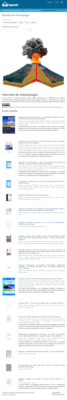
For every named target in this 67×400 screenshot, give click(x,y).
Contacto (4, 394)
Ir (30, 30)
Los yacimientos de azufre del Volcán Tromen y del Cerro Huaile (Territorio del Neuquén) (41, 366)
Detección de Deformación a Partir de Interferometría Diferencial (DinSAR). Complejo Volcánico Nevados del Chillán (41, 163)
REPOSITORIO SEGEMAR (13, 10)
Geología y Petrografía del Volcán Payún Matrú (33, 195)
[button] (50, 2)
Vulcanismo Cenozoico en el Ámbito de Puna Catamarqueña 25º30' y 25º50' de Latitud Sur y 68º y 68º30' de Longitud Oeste (41, 209)
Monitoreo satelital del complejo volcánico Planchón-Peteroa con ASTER (41, 379)
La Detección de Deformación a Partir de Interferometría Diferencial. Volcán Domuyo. (41, 182)
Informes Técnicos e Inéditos (32, 10)
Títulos (27, 22)
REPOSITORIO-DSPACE (26, 393)
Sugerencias (11, 394)
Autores (21, 22)
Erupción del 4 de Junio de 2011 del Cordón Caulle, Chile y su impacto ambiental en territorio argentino (41, 142)
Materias (33, 22)
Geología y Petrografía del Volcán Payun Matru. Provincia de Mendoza (41, 351)
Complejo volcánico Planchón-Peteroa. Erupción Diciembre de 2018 (40, 279)
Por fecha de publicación (10, 22)
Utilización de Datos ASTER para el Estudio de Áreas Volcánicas (39, 317)
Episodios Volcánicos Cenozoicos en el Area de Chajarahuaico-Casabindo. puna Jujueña (41, 223)
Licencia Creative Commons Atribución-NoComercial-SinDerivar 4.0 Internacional (39, 107)
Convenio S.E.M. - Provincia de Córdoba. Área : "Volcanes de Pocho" (41, 303)
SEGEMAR (5, 393)
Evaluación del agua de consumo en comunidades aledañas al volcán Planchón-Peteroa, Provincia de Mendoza (41, 118)
